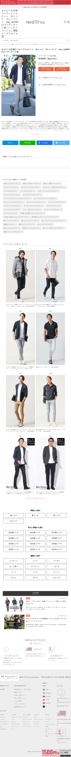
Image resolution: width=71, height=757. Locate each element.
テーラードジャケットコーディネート (45, 198)
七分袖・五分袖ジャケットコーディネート (16, 217)
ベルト (47, 721)
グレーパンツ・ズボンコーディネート (54, 187)
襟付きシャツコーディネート (31, 228)
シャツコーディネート (10, 191)
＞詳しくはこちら (63, 662)
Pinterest (48, 703)
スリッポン (37, 726)
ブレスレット (48, 729)
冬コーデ (13, 521)
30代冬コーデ (14, 549)
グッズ (47, 714)
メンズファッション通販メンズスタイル (11, 44)
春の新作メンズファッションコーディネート (44, 44)
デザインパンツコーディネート (36, 202)
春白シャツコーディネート (26, 224)
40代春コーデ (35, 532)
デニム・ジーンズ (27, 719)
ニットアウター (4, 724)
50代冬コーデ (57, 549)
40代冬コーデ (35, 549)
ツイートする (61, 142)
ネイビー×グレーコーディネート (33, 206)
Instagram (48, 693)
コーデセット (3, 729)
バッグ (47, 717)
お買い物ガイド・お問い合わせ (22, 689)
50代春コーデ (57, 532)
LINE (47, 689)
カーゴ (35, 578)
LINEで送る (27, 142)
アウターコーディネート (11, 187)
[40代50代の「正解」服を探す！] (67, 40)
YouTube (48, 696)
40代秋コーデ (35, 544)
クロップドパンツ (27, 726)
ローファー (37, 724)
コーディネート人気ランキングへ (35, 498)
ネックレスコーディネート (11, 209)
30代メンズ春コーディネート (31, 183)
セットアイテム (15, 724)
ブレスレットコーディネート (52, 209)
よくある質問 (17, 701)
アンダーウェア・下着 (51, 733)
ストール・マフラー (50, 724)
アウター (2, 714)
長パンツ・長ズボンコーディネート (53, 228)
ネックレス (48, 719)
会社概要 (2, 689)
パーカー (56, 561)
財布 (46, 736)
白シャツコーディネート (45, 224)
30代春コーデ (14, 532)
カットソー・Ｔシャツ (16, 717)
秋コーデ (56, 515)
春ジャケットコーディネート (29, 220)
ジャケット (13, 561)
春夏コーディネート (9, 224)
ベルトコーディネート (10, 213)
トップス (13, 714)
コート (35, 572)
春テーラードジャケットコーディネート (53, 220)
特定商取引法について (20, 706)
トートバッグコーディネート (56, 202)
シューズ (36, 714)
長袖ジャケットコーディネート (13, 232)
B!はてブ (10, 142)
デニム (13, 578)
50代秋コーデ (57, 544)
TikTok (47, 699)
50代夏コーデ (57, 538)
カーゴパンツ (26, 721)
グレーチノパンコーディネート (30, 187)
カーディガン (3, 721)
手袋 (46, 726)
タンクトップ (14, 726)
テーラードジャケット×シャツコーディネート (17, 198)
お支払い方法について (20, 695)
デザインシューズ (38, 719)
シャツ (35, 561)
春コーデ (13, 515)
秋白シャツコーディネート (11, 228)
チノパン (56, 572)
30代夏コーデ (14, 538)
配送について (17, 692)
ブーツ (35, 717)
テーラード (35, 566)
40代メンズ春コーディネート (51, 183)
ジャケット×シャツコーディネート (48, 191)
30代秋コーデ (14, 544)
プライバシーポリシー (20, 704)
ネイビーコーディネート (53, 206)
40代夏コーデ (35, 538)
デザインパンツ (27, 724)
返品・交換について (19, 698)
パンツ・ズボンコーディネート (32, 209)
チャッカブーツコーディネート (32, 194)
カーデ (56, 566)
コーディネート (27, 44)
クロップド (57, 578)
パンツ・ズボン (27, 714)
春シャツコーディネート (11, 220)
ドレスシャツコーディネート (12, 206)
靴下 (46, 731)
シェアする (45, 142)
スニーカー (37, 721)
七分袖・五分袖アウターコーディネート (31, 213)
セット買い (13, 566)
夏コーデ (35, 515)
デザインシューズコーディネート (13, 202)
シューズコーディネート (27, 191)
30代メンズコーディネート (11, 183)
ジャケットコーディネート (11, 194)
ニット (13, 572)
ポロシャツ (14, 721)
